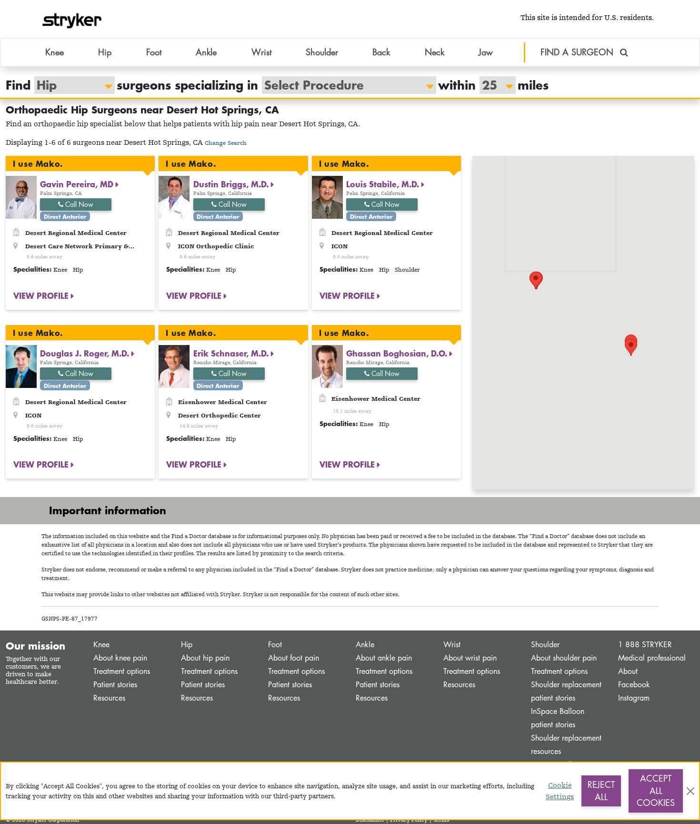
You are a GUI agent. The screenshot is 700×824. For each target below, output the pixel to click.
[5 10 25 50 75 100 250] (493, 85)
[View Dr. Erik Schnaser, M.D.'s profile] (174, 365)
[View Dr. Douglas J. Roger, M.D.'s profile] (21, 365)
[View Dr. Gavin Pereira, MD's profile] (21, 196)
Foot (275, 645)
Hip (186, 645)
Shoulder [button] (322, 52)
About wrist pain (470, 658)
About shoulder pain (564, 658)
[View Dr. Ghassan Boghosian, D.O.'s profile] (327, 365)
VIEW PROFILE (42, 295)
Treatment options (121, 671)
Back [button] (381, 52)
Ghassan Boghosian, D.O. (398, 353)
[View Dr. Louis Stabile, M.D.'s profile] (327, 196)
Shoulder (545, 645)
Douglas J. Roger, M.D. (85, 353)
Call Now (78, 204)
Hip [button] (104, 52)
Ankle (365, 645)
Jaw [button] (486, 52)
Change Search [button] (226, 142)
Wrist (451, 645)
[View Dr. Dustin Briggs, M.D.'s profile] (174, 196)
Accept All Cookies (656, 790)
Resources (109, 698)
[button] (536, 280)
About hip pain (205, 658)
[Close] (690, 791)
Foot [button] (153, 52)
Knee (101, 645)
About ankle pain (384, 658)
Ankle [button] (206, 52)
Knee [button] (54, 52)
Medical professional (652, 658)
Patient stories (115, 685)
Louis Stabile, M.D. (383, 184)
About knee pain (120, 658)
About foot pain (293, 658)
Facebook (634, 685)
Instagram (634, 698)
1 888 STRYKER (645, 645)
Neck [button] (434, 52)
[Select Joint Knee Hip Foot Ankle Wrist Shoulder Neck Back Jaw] (69, 85)
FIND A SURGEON (578, 52)
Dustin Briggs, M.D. (232, 184)
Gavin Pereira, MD (78, 184)
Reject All (601, 791)
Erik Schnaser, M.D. (232, 353)
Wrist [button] (261, 52)
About (628, 671)
